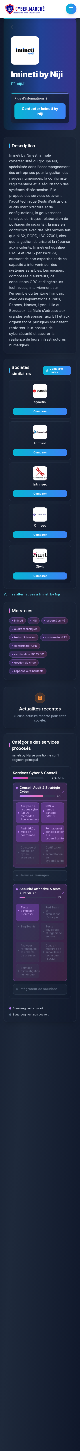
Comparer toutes (56, 370)
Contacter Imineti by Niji (40, 111)
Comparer (40, 411)
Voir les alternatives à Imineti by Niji (34, 594)
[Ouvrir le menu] (71, 9)
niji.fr (21, 83)
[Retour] (13, 27)
